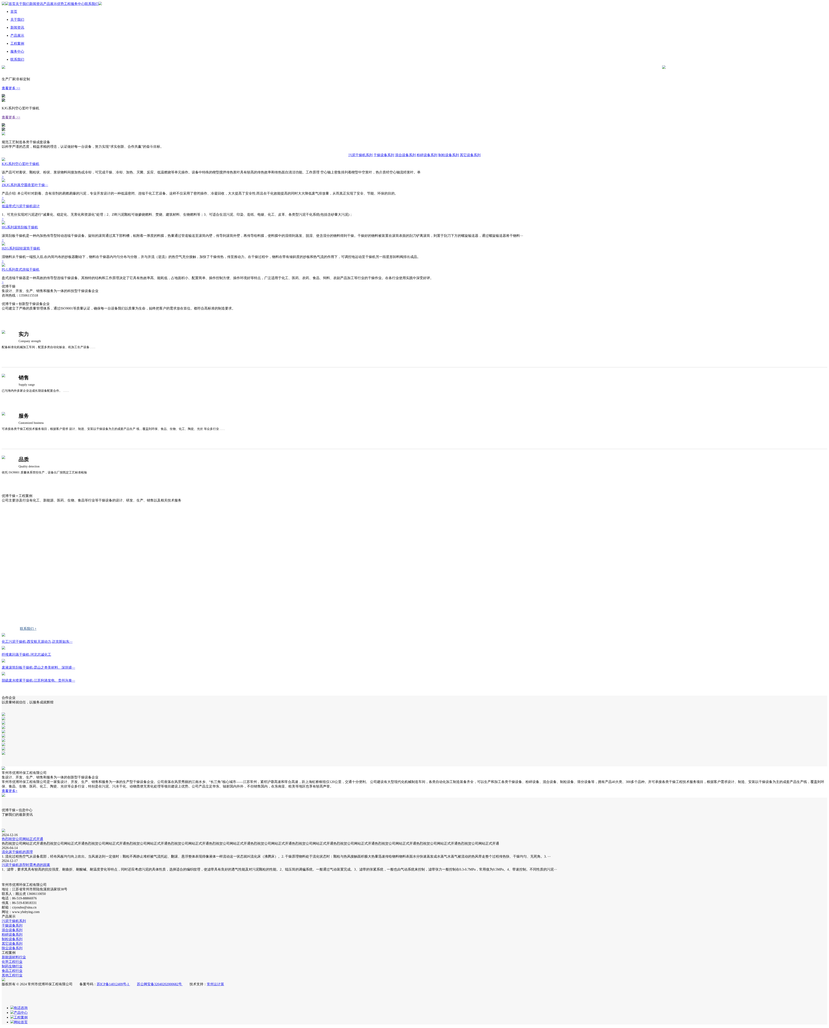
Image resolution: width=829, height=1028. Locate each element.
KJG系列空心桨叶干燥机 (20, 164)
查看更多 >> (11, 88)
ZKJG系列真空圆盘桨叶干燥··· (25, 185)
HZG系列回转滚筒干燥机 (21, 248)
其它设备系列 (470, 155)
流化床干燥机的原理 (17, 852)
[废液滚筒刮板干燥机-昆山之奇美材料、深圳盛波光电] (3, 661)
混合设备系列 (405, 155)
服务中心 (78, 4)
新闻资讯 (36, 4)
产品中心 (21, 1012)
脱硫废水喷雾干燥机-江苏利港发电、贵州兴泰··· (38, 680)
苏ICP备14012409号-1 (113, 984)
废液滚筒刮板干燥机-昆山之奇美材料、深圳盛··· (38, 667)
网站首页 (21, 1022)
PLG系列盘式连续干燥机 (21, 269)
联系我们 (91, 4)
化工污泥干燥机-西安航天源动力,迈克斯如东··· (37, 641)
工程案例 (17, 43)
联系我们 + (28, 628)
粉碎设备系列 (427, 155)
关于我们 (22, 4)
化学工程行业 (23, 566)
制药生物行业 (23, 581)
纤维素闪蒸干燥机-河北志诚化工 (26, 654)
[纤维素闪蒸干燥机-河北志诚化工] (3, 648)
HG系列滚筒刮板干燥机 (20, 227)
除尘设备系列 (12, 948)
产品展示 (50, 4)
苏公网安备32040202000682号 (160, 984)
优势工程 (64, 4)
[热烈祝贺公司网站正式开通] (3, 831)
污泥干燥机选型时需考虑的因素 (26, 865)
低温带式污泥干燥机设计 (21, 206)
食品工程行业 (23, 596)
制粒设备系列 (448, 155)
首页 (12, 4)
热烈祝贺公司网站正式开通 (22, 839)
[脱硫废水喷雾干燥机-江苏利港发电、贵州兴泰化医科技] (3, 674)
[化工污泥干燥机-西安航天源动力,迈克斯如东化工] (3, 635)
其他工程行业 (23, 611)
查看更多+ (9, 791)
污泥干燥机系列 (360, 155)
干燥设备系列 (383, 155)
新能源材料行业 (25, 551)
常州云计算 (215, 984)
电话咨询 (21, 1008)
